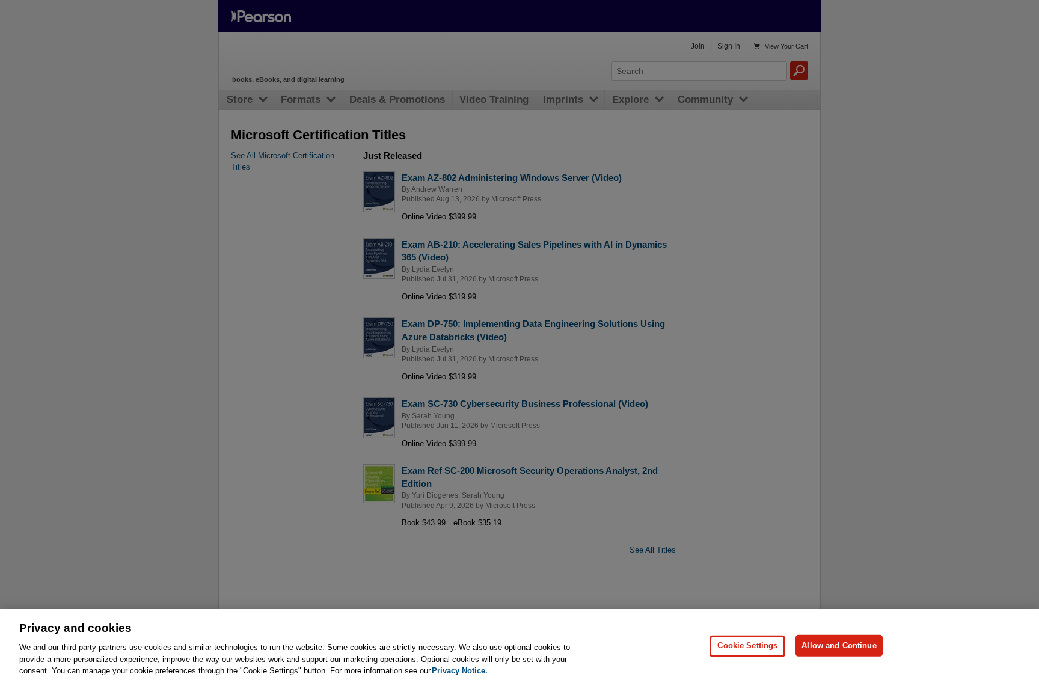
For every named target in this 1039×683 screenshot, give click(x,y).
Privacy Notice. (460, 670)
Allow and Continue (838, 645)
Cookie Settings (747, 645)
